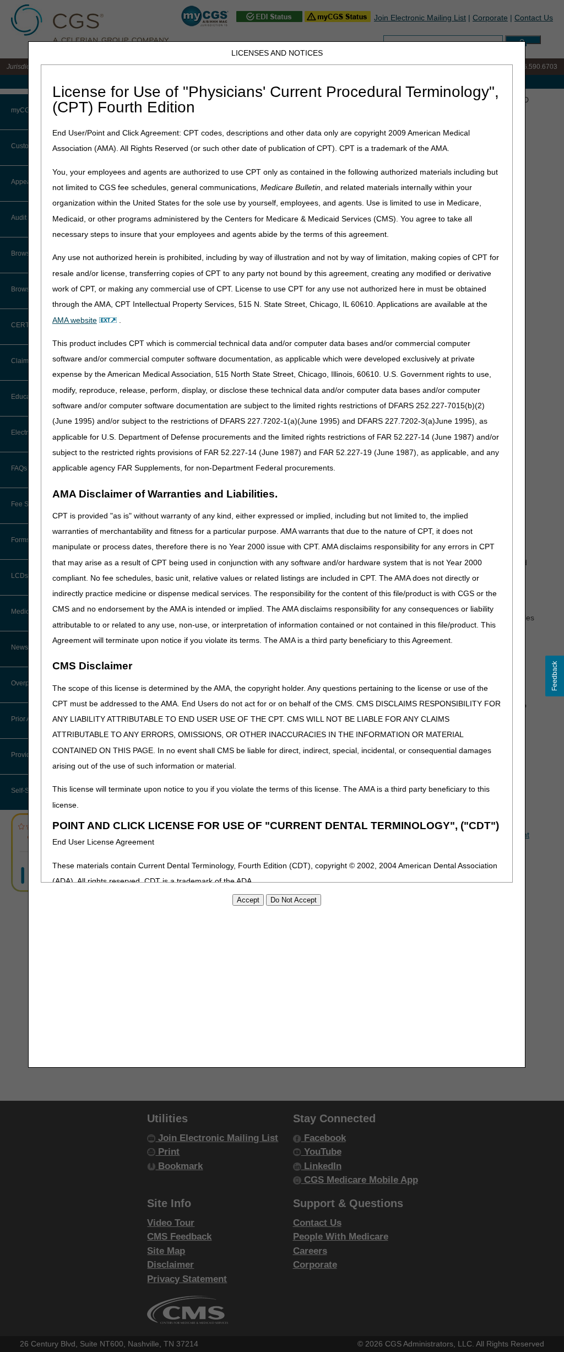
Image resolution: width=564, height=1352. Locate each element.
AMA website (74, 320)
